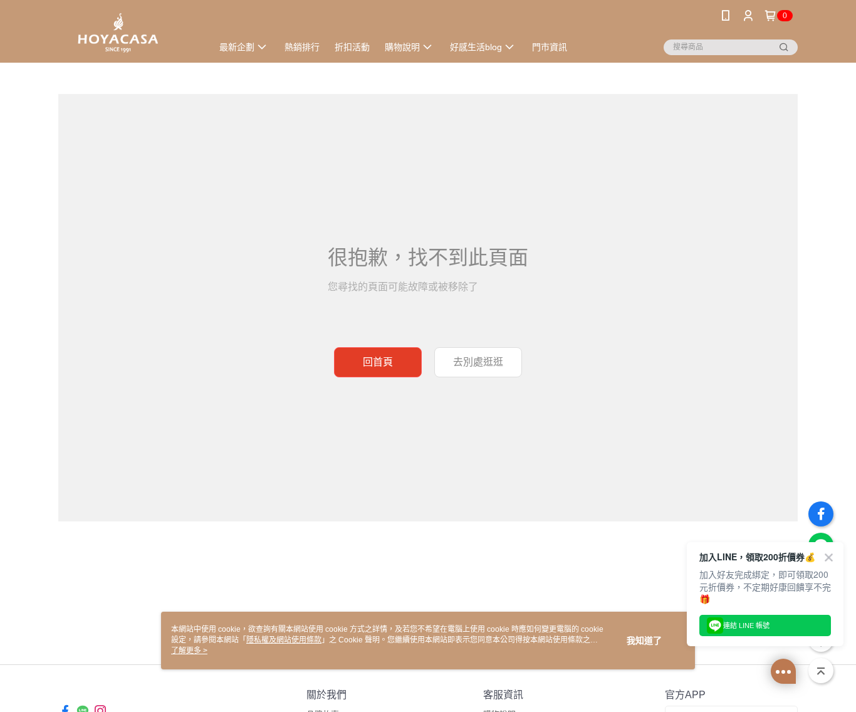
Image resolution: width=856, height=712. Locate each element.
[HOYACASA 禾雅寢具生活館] (127, 33)
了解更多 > (189, 650)
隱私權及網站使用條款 (283, 640)
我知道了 (644, 641)
